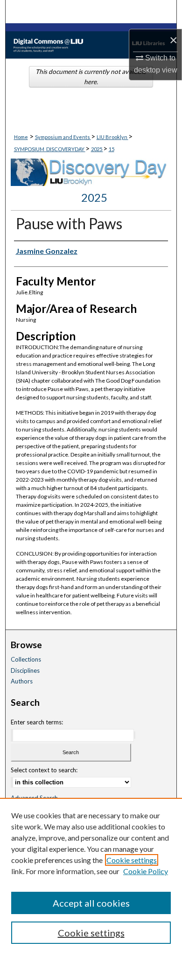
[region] (91, 876)
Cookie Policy (145, 871)
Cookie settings (131, 860)
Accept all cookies (91, 903)
